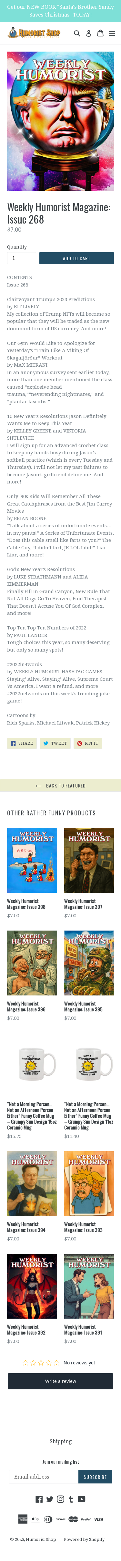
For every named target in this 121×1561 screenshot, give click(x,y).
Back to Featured (65, 785)
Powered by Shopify (84, 1539)
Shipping (61, 1441)
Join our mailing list (60, 1461)
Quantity (17, 247)
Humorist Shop (41, 1539)
